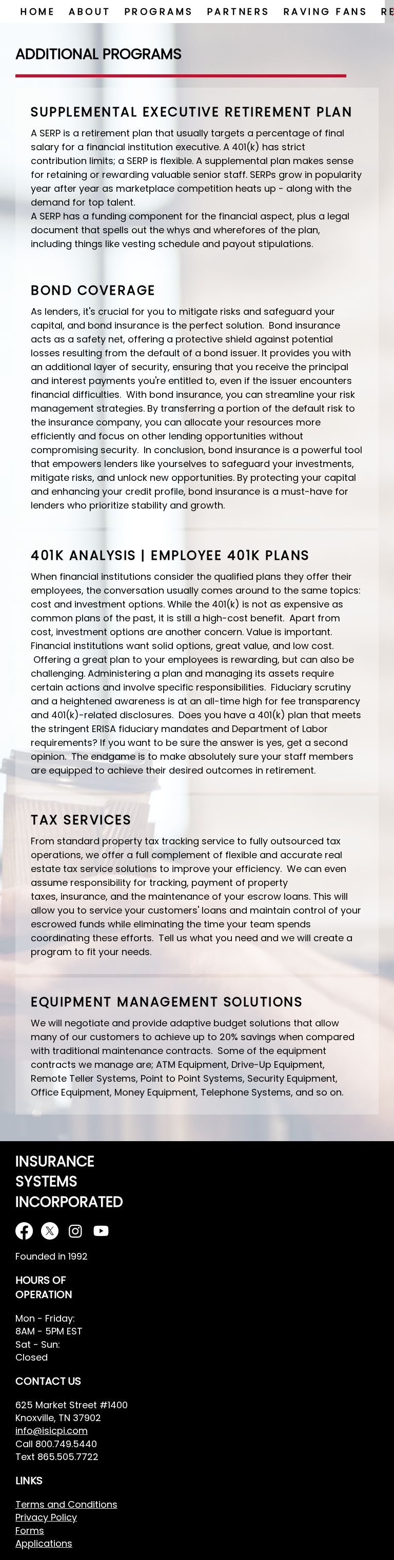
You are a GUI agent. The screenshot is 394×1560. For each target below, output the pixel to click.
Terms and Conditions (66, 1504)
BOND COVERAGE (93, 290)
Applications (43, 1543)
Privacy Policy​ (46, 1517)
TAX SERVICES (81, 820)
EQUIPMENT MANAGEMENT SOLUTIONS (167, 1002)
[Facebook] (24, 1231)
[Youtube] (101, 1231)
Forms (29, 1530)
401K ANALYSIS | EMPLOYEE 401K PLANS (170, 555)
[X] (49, 1231)
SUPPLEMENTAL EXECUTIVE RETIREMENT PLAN (191, 112)
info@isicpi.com (51, 1430)
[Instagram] (75, 1231)
